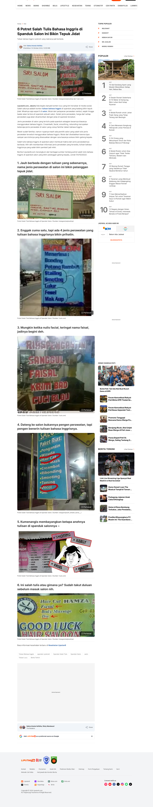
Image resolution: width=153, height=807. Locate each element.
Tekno (88, 6)
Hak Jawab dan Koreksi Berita (47, 772)
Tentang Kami (108, 769)
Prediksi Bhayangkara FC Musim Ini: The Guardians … (120, 518)
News (28, 6)
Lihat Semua (128, 56)
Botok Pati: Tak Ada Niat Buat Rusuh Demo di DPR (114, 390)
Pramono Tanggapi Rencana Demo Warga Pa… (120, 419)
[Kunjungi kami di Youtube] (109, 784)
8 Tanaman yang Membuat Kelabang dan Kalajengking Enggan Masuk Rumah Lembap (120, 182)
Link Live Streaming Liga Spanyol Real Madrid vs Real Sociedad (115, 479)
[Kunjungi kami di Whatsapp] (126, 784)
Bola (55, 6)
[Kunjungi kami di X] (118, 784)
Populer (103, 56)
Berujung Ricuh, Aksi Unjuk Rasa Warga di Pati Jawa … (120, 429)
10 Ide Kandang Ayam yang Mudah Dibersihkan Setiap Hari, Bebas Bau (120, 87)
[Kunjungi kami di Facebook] (114, 784)
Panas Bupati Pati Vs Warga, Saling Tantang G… (120, 439)
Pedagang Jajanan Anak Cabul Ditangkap (119, 498)
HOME (20, 6)
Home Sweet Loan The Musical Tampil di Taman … (120, 488)
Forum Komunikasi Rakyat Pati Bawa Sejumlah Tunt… (120, 408)
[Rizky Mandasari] (24, 727)
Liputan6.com (37, 790)
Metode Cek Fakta (27, 772)
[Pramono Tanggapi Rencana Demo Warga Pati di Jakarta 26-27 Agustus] (103, 419)
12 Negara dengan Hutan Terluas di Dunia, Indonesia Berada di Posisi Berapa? (119, 211)
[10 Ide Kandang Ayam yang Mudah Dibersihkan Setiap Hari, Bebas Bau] (116, 69)
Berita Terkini (106, 449)
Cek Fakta (110, 6)
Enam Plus (123, 6)
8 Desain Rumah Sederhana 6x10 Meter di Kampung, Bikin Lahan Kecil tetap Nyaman (120, 101)
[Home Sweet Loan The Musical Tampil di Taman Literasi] (103, 488)
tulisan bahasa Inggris (51, 108)
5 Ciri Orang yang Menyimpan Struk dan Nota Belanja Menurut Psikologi (120, 140)
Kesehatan (77, 6)
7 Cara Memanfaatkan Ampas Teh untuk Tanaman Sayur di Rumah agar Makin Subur (120, 197)
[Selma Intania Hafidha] (20, 46)
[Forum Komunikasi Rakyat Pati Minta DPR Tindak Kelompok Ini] (103, 398)
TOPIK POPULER (105, 24)
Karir (118, 769)
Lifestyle (64, 6)
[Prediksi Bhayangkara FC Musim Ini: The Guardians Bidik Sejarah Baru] (103, 518)
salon (44, 111)
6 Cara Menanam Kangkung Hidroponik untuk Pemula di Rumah (120, 127)
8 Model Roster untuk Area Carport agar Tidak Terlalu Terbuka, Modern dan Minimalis (119, 154)
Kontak (23, 769)
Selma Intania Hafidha (34, 46)
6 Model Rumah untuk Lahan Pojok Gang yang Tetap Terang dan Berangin (120, 115)
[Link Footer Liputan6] (31, 760)
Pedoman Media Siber (67, 769)
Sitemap (81, 769)
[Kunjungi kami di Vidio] (105, 784)
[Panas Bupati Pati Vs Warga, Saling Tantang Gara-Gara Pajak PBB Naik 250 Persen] (103, 439)
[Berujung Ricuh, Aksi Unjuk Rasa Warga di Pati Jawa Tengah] (103, 429)
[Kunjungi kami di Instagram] (122, 784)
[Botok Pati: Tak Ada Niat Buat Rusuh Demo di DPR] (116, 376)
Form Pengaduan (94, 769)
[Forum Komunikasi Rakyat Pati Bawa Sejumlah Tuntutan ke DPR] (103, 409)
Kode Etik (53, 769)
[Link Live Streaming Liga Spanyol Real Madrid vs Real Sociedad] (116, 464)
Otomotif (98, 6)
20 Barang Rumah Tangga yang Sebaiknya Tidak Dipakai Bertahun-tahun (119, 168)
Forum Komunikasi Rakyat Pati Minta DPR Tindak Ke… (120, 398)
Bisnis (36, 6)
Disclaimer (42, 769)
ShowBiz (46, 6)
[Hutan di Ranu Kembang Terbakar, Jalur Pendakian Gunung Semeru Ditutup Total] (103, 508)
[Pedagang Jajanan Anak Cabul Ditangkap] (103, 498)
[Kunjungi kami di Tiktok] (130, 784)
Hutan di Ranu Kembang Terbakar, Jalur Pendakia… (120, 508)
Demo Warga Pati (106, 363)
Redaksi (32, 769)
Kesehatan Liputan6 (57, 645)
